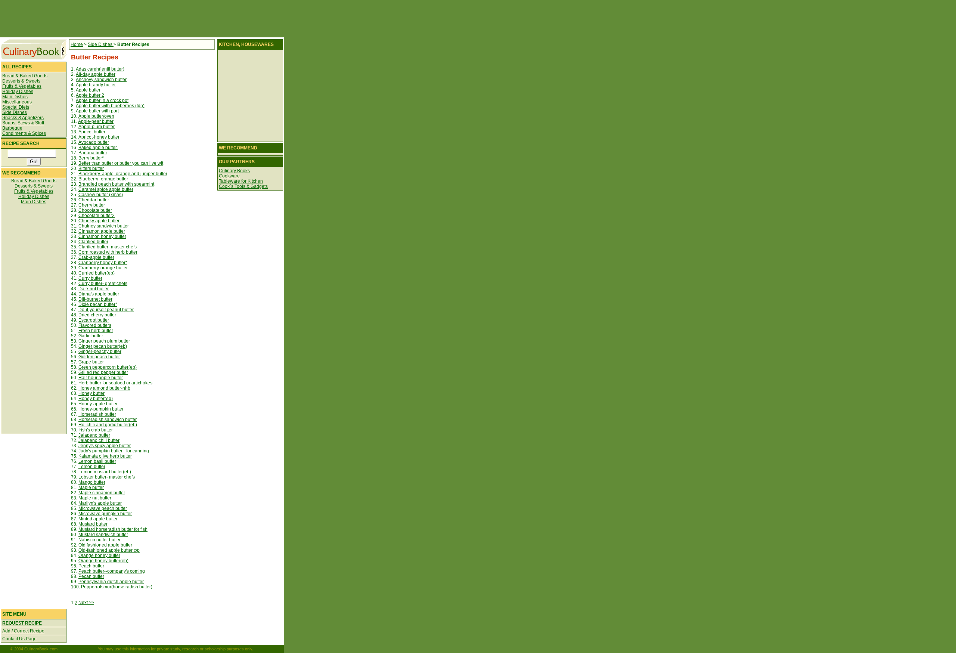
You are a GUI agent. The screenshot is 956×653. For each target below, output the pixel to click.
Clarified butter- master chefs (107, 247)
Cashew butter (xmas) (100, 194)
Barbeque (12, 128)
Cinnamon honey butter (102, 236)
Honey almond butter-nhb (104, 388)
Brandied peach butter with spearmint (116, 184)
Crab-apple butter (96, 257)
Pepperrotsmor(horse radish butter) (116, 586)
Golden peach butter (99, 356)
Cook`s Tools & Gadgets (243, 186)
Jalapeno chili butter (99, 440)
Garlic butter (90, 335)
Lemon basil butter (97, 461)
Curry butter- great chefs (102, 283)
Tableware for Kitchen (241, 181)
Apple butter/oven (96, 116)
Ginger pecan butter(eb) (102, 346)
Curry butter (90, 278)
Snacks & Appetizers (23, 117)
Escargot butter (93, 320)
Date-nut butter (93, 288)
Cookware (229, 176)
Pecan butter (91, 576)
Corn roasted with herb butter (107, 252)
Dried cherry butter (97, 315)
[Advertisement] (142, 18)
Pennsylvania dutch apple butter (111, 581)
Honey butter (91, 393)
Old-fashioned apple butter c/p (109, 550)
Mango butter (91, 482)
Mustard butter (93, 524)
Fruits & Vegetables (21, 86)
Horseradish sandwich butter (107, 419)
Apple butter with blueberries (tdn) (110, 105)
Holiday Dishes (17, 91)
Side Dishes (14, 112)
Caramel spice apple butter (105, 189)
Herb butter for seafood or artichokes (115, 383)
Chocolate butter (95, 210)
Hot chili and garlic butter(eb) (107, 424)
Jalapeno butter (94, 435)
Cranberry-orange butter (103, 267)
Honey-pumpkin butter (101, 409)
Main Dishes (15, 96)
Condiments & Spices (24, 133)
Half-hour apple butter (100, 377)
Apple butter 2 (90, 95)
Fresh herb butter (95, 330)
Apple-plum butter (96, 126)
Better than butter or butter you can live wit (120, 163)
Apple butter (88, 90)
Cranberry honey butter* (102, 262)
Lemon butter (91, 466)
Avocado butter (93, 142)
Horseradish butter (97, 414)
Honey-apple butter (98, 403)
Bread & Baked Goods (24, 75)
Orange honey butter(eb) (103, 560)
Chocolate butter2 (96, 215)
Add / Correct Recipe (23, 631)
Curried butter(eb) (96, 273)
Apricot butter (91, 131)
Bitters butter (91, 168)
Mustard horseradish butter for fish (113, 529)
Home (77, 44)
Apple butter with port (97, 111)
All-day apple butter (95, 74)
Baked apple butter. (98, 147)
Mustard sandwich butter (103, 534)
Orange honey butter (99, 555)
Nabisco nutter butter (99, 539)
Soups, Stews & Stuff (23, 123)
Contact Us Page (19, 638)
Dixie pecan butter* (97, 304)
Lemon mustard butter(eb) (104, 471)
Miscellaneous (17, 102)
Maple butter (91, 487)
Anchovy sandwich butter (101, 79)
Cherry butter (91, 205)
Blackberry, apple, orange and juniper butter (122, 173)
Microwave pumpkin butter (105, 513)
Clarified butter (93, 241)
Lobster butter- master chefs (106, 477)
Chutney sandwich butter (103, 226)
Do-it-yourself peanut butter (106, 309)
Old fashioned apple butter (105, 545)
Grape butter (91, 362)
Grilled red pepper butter (103, 372)
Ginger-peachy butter (99, 351)
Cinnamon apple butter (101, 231)
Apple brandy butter (96, 84)
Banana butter (92, 152)
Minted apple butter (98, 519)
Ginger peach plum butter (104, 341)
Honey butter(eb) (95, 398)
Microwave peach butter (102, 508)
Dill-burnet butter (95, 299)
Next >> (86, 602)
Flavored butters (94, 325)
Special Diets (15, 107)
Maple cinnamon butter (101, 492)
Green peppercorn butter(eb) (107, 367)
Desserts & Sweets (21, 81)
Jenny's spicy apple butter (104, 445)
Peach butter (91, 566)
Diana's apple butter (98, 294)
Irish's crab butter (95, 430)
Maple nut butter (94, 498)
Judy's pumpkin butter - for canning (113, 451)
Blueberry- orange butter (103, 179)
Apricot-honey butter (99, 137)
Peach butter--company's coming (111, 571)
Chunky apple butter (99, 220)
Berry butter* (91, 158)
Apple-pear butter (96, 121)
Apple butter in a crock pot (102, 100)
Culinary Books (234, 170)
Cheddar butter (93, 199)
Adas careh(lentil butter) (100, 69)
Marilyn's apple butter (100, 503)
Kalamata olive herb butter (105, 456)
